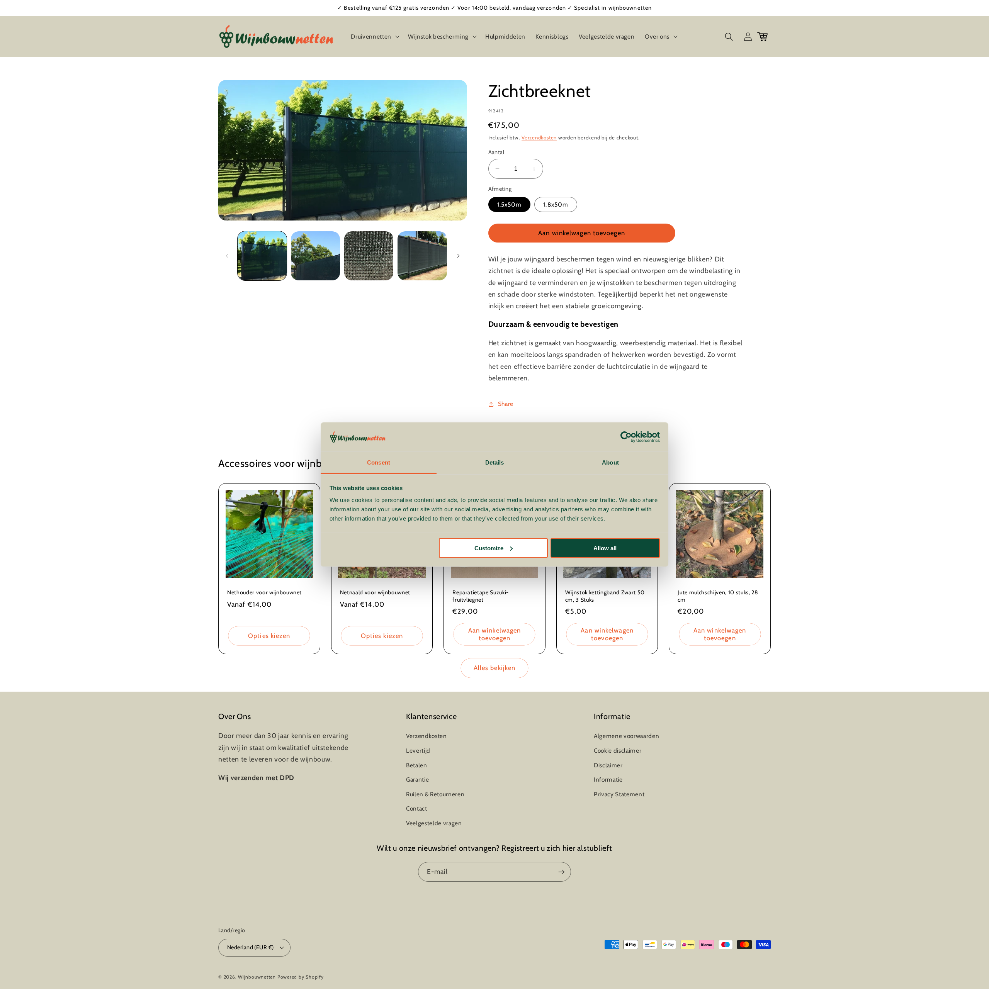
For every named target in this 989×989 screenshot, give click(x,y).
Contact (416, 808)
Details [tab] (494, 462)
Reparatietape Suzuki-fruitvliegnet (480, 596)
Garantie (417, 779)
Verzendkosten (539, 137)
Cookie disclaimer (617, 750)
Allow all (605, 548)
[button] (374, 37)
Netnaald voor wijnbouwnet (375, 592)
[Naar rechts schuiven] (458, 255)
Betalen (416, 765)
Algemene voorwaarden (626, 736)
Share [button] (505, 403)
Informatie (608, 779)
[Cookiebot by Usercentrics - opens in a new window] (626, 437)
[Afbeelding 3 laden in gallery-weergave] (368, 255)
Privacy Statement (619, 794)
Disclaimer (608, 765)
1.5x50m (509, 204)
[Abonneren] (561, 872)
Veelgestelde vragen (434, 823)
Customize (488, 548)
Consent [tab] (378, 462)
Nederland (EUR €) (250, 947)
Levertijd (418, 750)
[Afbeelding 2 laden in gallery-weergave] (315, 255)
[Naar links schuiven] (226, 255)
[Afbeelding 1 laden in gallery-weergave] (262, 255)
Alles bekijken (494, 668)
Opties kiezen (269, 636)
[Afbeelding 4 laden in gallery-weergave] (422, 255)
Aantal (496, 152)
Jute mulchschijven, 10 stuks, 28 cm (718, 596)
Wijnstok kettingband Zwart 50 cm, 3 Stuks (605, 596)
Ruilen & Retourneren (435, 794)
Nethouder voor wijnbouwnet (264, 592)
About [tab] (610, 462)
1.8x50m (555, 204)
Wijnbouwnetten (257, 977)
